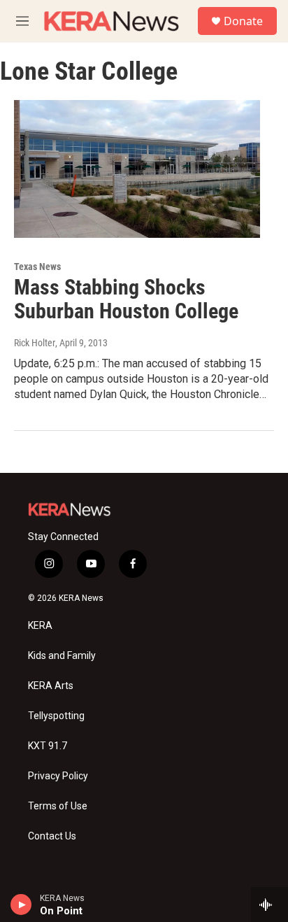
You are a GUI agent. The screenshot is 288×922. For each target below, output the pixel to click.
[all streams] (269, 904)
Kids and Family (62, 656)
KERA (40, 625)
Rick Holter (34, 342)
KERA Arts (50, 686)
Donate (243, 21)
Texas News (37, 266)
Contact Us (52, 836)
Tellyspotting (56, 716)
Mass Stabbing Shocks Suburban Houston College (126, 299)
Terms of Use (57, 806)
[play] (21, 905)
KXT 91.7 (47, 746)
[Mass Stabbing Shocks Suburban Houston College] (137, 168)
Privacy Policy (58, 776)
